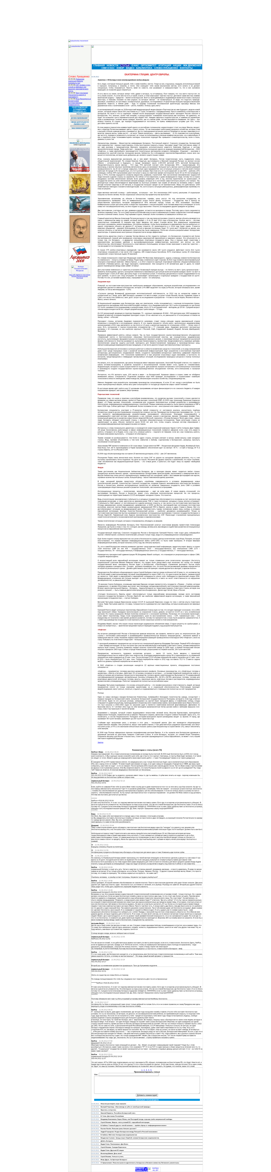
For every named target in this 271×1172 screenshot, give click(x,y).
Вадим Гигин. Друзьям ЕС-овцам (112, 1150)
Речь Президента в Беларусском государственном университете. (79, 102)
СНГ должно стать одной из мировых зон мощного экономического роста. (79, 88)
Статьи (125, 65)
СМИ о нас (108, 68)
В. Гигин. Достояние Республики (112, 1116)
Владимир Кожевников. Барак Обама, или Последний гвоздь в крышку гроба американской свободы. (137, 1119)
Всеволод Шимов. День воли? (111, 1153)
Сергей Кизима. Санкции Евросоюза (113, 1147)
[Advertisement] (135, 20)
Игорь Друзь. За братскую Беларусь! (114, 1159)
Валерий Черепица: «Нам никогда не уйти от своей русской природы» (126, 1107)
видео (130, 68)
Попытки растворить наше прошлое (113, 1103)
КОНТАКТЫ (186, 68)
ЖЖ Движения (192, 65)
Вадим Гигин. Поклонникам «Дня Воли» (114, 1144)
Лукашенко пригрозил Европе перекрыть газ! (76, 81)
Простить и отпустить (108, 1110)
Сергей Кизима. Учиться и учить (112, 1156)
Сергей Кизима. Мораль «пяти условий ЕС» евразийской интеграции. (125, 1122)
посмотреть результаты (80, 143)
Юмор (121, 68)
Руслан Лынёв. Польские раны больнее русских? (118, 1128)
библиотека (144, 68)
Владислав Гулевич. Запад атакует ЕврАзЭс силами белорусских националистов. (130, 1138)
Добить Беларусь (107, 1141)
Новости (113, 65)
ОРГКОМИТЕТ (149, 65)
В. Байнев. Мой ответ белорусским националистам (119, 1135)
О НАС (135, 65)
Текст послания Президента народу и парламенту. (78, 95)
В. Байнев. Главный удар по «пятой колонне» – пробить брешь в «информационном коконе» (134, 1125)
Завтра (100, 742)
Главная (99, 65)
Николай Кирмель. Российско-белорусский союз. (118, 1113)
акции (177, 65)
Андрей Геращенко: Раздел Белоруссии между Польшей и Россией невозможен (129, 1131)
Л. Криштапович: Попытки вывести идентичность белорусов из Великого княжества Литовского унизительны (140, 1163)
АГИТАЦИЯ (165, 65)
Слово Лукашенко (166, 68)
